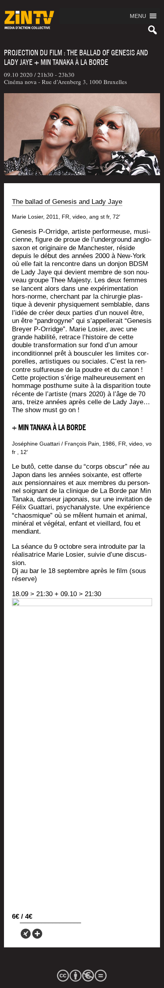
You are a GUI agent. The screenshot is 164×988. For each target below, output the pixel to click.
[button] (138, 16)
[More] (37, 934)
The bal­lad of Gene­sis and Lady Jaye (67, 201)
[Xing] (26, 934)
